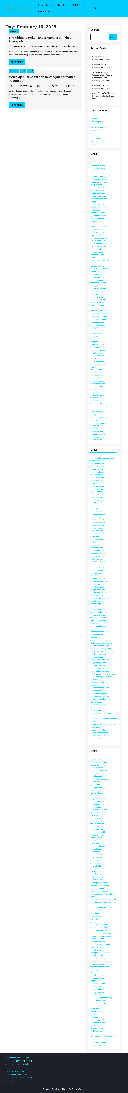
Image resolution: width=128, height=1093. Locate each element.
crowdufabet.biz (96, 877)
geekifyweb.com (97, 190)
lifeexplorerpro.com (98, 604)
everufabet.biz (96, 874)
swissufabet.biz (96, 829)
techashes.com (96, 765)
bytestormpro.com (98, 609)
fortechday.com (96, 738)
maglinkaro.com (97, 294)
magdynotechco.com (99, 182)
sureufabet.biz (96, 857)
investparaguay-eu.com (100, 953)
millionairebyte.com (98, 735)
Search (94, 29)
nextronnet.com (96, 375)
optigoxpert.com (97, 536)
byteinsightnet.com (98, 215)
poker (92, 133)
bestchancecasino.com (100, 688)
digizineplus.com (97, 333)
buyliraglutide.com (97, 807)
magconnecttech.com (99, 632)
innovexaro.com (97, 336)
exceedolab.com (97, 570)
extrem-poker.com (98, 958)
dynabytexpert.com (98, 364)
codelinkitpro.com (97, 168)
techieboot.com (96, 776)
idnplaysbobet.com (98, 665)
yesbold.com (95, 784)
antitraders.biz (96, 916)
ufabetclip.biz (95, 818)
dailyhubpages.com (98, 663)
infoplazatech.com (97, 193)
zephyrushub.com (97, 466)
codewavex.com (97, 252)
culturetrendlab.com (98, 615)
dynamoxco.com (97, 378)
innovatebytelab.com (98, 199)
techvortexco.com (97, 187)
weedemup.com (97, 685)
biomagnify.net (96, 1045)
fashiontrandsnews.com (100, 885)
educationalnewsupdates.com (102, 458)
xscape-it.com (96, 922)
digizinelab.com (96, 274)
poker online (95, 138)
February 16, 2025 (20, 46)
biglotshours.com (97, 804)
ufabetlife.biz (95, 843)
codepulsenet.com (98, 325)
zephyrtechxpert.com (99, 269)
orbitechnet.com (97, 409)
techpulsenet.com (97, 266)
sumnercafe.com (97, 992)
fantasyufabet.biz (97, 824)
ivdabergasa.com (97, 939)
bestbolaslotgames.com (100, 671)
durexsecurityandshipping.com (103, 933)
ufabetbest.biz (96, 855)
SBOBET (76, 5)
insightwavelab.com (98, 601)
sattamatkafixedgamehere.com (103, 674)
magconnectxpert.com (99, 260)
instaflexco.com (96, 548)
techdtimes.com (97, 773)
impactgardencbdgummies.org (102, 1037)
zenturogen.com (97, 381)
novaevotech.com (97, 241)
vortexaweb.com (97, 511)
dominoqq (94, 136)
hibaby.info (94, 679)
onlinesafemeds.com (99, 810)
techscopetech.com (98, 283)
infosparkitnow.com (98, 185)
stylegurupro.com (97, 578)
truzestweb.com (97, 420)
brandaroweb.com (97, 437)
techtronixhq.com (97, 162)
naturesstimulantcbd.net (100, 1040)
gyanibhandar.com (98, 812)
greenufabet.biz (96, 835)
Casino (66, 5)
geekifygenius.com (98, 626)
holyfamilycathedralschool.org (102, 724)
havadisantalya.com (98, 770)
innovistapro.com (97, 550)
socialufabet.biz (96, 849)
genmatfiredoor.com (98, 640)
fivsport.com (95, 981)
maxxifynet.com (97, 483)
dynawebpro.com (97, 389)
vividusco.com (96, 497)
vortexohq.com (96, 595)
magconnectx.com (98, 705)
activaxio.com (96, 573)
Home (40, 5)
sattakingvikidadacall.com (101, 668)
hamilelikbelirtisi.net (98, 562)
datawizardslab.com (98, 581)
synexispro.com (97, 707)
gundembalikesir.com (99, 779)
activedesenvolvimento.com (101, 660)
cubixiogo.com (96, 403)
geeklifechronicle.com (99, 587)
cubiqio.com (95, 584)
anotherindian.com (98, 1023)
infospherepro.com (98, 590)
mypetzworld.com (97, 947)
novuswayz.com (97, 539)
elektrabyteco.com (98, 258)
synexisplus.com (97, 478)
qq (7, 1057)
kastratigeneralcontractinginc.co (103, 899)
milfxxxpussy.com (97, 1000)
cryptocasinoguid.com (99, 891)
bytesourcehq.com (98, 213)
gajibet (25, 1074)
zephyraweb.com (97, 508)
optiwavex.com (96, 412)
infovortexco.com (97, 271)
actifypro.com (96, 542)
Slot (58, 5)
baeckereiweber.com (99, 759)
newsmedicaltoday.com (100, 699)
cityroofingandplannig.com (101, 936)
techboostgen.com (98, 171)
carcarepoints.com (98, 964)
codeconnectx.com (98, 224)
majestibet (10, 1074)
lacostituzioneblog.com (99, 1012)
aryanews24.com (97, 919)
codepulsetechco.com (99, 218)
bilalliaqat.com (96, 691)
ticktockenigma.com (98, 620)
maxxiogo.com (96, 370)
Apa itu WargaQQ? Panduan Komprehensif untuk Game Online (104, 96)
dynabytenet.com (97, 297)
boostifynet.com (97, 528)
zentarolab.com (96, 426)
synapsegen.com (97, 392)
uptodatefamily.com (98, 1003)
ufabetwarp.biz (96, 815)
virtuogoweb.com (97, 801)
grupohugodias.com (98, 969)
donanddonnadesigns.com (101, 648)
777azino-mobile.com (99, 925)
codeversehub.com (98, 308)
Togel (85, 5)
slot (10, 1057)
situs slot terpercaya (98, 127)
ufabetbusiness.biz (98, 832)
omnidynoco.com (97, 415)
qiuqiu (92, 144)
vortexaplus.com (97, 400)
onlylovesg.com (96, 657)
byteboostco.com (97, 255)
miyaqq (18, 1074)
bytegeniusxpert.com (99, 196)
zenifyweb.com (96, 635)
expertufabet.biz (97, 821)
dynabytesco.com (97, 576)
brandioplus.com (97, 386)
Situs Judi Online (45, 12)
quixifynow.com (96, 347)
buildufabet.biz (96, 880)
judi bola (16, 1057)
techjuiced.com (96, 793)
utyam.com (95, 1009)
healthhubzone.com (98, 787)
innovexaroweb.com (98, 288)
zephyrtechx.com (97, 534)
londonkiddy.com (97, 727)
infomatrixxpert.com (98, 227)
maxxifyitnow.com (97, 344)
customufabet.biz (97, 860)
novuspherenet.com (98, 406)
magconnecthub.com (99, 314)
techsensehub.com (98, 173)
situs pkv (25, 1064)
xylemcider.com (97, 1025)
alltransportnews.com (99, 883)
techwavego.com (97, 277)
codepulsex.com (97, 280)
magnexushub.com (98, 798)
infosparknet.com (97, 342)
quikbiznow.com (97, 428)
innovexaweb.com (97, 384)
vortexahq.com (96, 500)
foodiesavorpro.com (98, 592)
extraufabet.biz (96, 840)
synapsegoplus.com (98, 319)
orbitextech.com (97, 629)
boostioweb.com (97, 463)
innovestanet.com (97, 361)
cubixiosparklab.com (98, 238)
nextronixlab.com (97, 356)
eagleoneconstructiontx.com (102, 651)
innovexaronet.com (98, 229)
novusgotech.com (97, 372)
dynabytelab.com (97, 472)
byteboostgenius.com (99, 316)
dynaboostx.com (97, 545)
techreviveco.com (97, 291)
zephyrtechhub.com (98, 417)
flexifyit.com (95, 367)
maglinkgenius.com (98, 246)
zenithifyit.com (96, 503)
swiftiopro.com (96, 559)
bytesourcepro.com (98, 300)
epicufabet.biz (96, 866)
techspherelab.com (98, 302)
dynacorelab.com (97, 489)
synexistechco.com (98, 491)
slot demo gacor (97, 130)
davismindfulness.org (99, 733)
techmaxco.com (97, 567)
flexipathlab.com (97, 395)
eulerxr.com (95, 623)
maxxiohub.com (97, 506)
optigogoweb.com (97, 434)
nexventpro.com (97, 531)
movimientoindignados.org (101, 997)
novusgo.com (96, 606)
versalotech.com (97, 564)
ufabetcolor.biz (96, 838)
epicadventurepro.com (99, 598)
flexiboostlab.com (97, 553)
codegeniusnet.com (98, 207)
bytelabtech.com (97, 176)
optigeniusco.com (97, 514)
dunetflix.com (95, 995)
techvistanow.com (97, 232)
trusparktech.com (97, 522)
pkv (92, 124)
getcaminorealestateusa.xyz (102, 741)
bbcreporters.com (97, 888)
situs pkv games (97, 122)
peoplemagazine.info (98, 762)
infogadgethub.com (98, 165)
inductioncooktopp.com (99, 696)
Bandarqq (50, 5)
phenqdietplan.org (97, 989)
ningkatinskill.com (97, 978)
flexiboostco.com (97, 461)
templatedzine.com (98, 983)
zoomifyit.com (96, 440)
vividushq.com (96, 398)
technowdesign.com (98, 930)
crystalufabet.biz (97, 868)
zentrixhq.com (96, 358)
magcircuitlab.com (98, 249)
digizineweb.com (97, 221)
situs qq (93, 141)
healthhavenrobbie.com (100, 646)
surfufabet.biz (96, 852)
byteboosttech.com (98, 796)
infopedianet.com (97, 322)
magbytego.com (97, 204)
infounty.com (95, 950)
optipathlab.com (96, 469)
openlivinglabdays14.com (100, 908)
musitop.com (95, 1006)
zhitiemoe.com (96, 1017)
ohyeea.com (95, 1014)
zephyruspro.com (97, 350)
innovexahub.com (97, 486)
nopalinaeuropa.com (98, 1042)
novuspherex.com (97, 517)
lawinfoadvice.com (98, 986)
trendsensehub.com (98, 618)
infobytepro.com (97, 201)
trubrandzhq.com (97, 525)
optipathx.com (96, 353)
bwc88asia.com (96, 955)
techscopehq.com (97, 330)
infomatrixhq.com (97, 235)
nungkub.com (96, 1020)
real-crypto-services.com (100, 944)
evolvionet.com (96, 475)
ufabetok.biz (95, 871)
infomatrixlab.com (97, 305)
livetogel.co (95, 637)
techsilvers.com (97, 975)
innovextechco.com (98, 243)
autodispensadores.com (100, 693)
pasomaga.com (96, 1034)
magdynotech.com (98, 328)
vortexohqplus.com (98, 556)
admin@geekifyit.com (40, 46)
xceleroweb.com (97, 431)
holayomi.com (96, 710)
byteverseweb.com (98, 311)
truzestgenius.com (98, 263)
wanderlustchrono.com (99, 612)
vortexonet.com (96, 480)
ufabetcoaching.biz (98, 730)
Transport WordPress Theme (55, 1089)
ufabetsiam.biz (96, 827)
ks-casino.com (96, 961)
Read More (18, 63)
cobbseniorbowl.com (98, 927)
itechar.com (95, 782)
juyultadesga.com (97, 941)
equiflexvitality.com (98, 654)
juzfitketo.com (96, 1031)
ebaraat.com (95, 790)
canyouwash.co (96, 768)
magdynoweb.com (98, 286)
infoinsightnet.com (97, 210)
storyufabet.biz (96, 863)
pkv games (95, 119)
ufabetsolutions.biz (98, 846)
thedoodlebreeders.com (100, 967)
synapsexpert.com (98, 423)
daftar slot (14, 1067)
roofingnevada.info (97, 702)
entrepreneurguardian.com (101, 677)
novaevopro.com (97, 520)
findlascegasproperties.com (101, 643)
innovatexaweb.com (98, 179)
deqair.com (95, 972)
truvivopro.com (96, 494)
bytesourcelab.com (98, 339)
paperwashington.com (99, 682)
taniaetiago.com (96, 1028)
